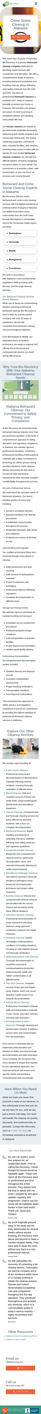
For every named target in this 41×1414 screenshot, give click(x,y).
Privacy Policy (17, 1410)
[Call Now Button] (5, 1410)
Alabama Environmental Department (21, 1336)
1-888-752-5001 (22, 37)
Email (22, 1368)
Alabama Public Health (16, 1339)
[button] (36, 3)
